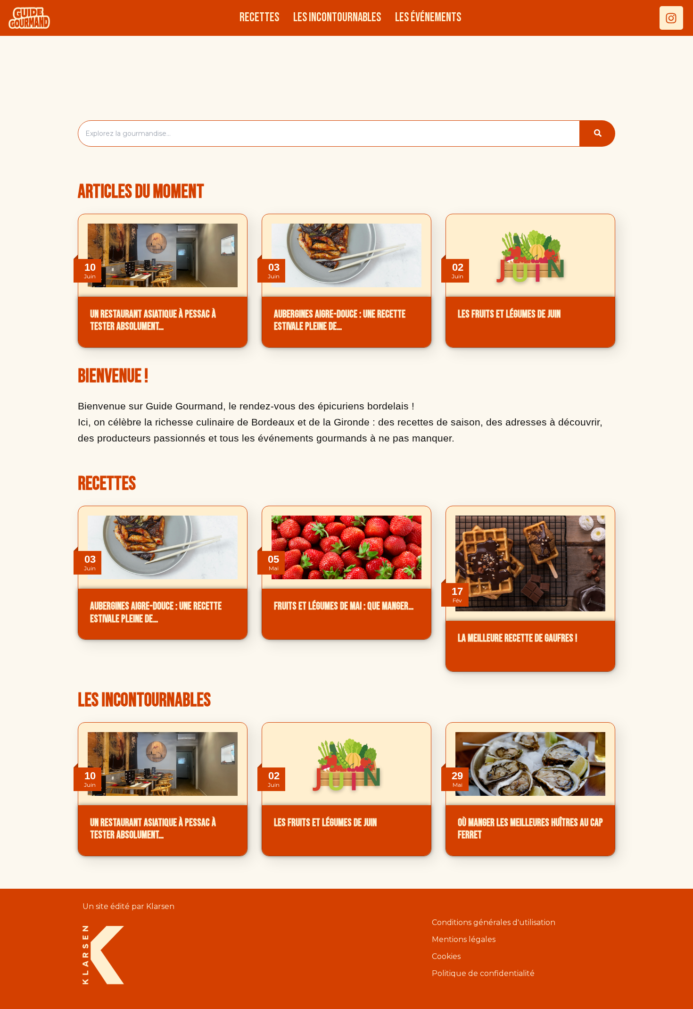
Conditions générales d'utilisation (493, 923)
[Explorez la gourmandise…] (597, 133)
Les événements (428, 17)
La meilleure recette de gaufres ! (518, 638)
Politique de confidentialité (483, 974)
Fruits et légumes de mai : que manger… (343, 606)
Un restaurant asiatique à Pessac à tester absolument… (153, 320)
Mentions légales (463, 940)
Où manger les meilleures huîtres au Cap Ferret (530, 829)
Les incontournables (337, 17)
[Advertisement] (346, 75)
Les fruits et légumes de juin (509, 314)
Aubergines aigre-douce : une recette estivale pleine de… (339, 320)
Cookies (446, 957)
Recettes (259, 17)
